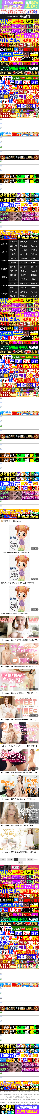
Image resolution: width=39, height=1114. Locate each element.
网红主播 (23, 242)
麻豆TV (23, 275)
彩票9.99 (13, 271)
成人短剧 (34, 292)
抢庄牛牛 (23, 267)
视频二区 (4, 252)
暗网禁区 (13, 287)
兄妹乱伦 (23, 292)
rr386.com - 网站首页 (18, 16)
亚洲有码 (13, 246)
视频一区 (4, 244)
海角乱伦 (23, 287)
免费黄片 (34, 283)
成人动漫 (34, 246)
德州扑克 (34, 267)
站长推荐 (4, 260)
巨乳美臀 (34, 250)
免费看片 (4, 294)
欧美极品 (23, 246)
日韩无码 (34, 296)
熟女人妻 (23, 283)
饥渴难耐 (23, 258)
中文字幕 (23, 250)
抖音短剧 (13, 275)
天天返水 (34, 271)
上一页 (10, 859)
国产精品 (13, 242)
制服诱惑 (34, 287)
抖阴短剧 (23, 296)
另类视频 (34, 254)
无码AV (4, 277)
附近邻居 (13, 258)
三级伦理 (13, 250)
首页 (3, 859)
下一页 (30, 859)
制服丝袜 (23, 254)
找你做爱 (34, 258)
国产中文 (13, 292)
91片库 (13, 279)
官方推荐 (4, 269)
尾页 (20, 862)
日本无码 (34, 242)
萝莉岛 (33, 279)
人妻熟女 (13, 254)
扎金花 (23, 271)
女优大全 (23, 279)
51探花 (34, 275)
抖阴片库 (4, 285)
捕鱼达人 (13, 267)
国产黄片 (13, 283)
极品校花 (13, 296)
